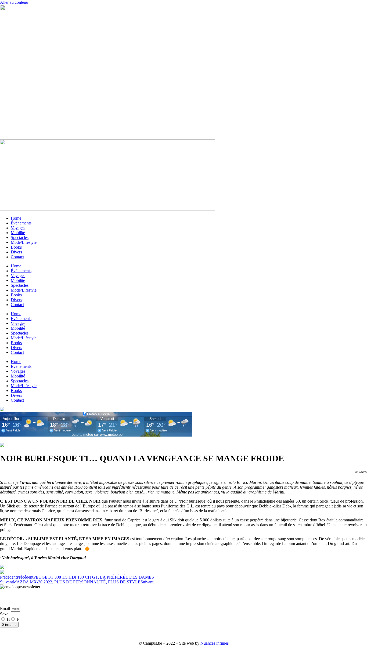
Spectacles (19, 237)
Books (16, 247)
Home (16, 218)
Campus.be (126, 634)
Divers (16, 252)
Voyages (18, 228)
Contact (17, 257)
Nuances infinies (214, 643)
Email (5, 608)
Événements (21, 223)
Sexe (4, 614)
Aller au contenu (14, 2)
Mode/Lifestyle (24, 242)
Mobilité (18, 232)
